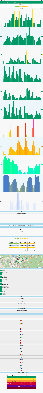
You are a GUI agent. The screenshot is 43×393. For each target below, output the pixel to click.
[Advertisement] (17, 219)
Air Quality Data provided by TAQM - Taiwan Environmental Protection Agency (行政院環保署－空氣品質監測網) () (21, 225)
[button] (16, 259)
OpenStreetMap (39, 267)
